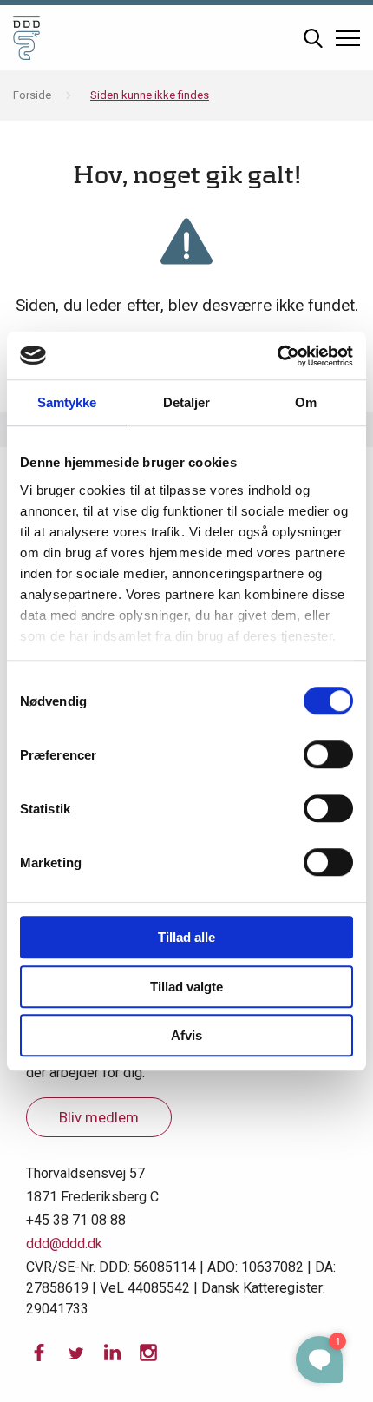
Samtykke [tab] (67, 402)
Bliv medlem (99, 1117)
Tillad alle (186, 937)
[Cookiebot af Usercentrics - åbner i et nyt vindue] (277, 356)
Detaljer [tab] (187, 402)
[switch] (328, 754)
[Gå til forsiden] (26, 38)
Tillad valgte (186, 986)
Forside (32, 95)
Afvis (186, 1035)
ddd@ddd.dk (64, 1243)
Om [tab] (306, 402)
